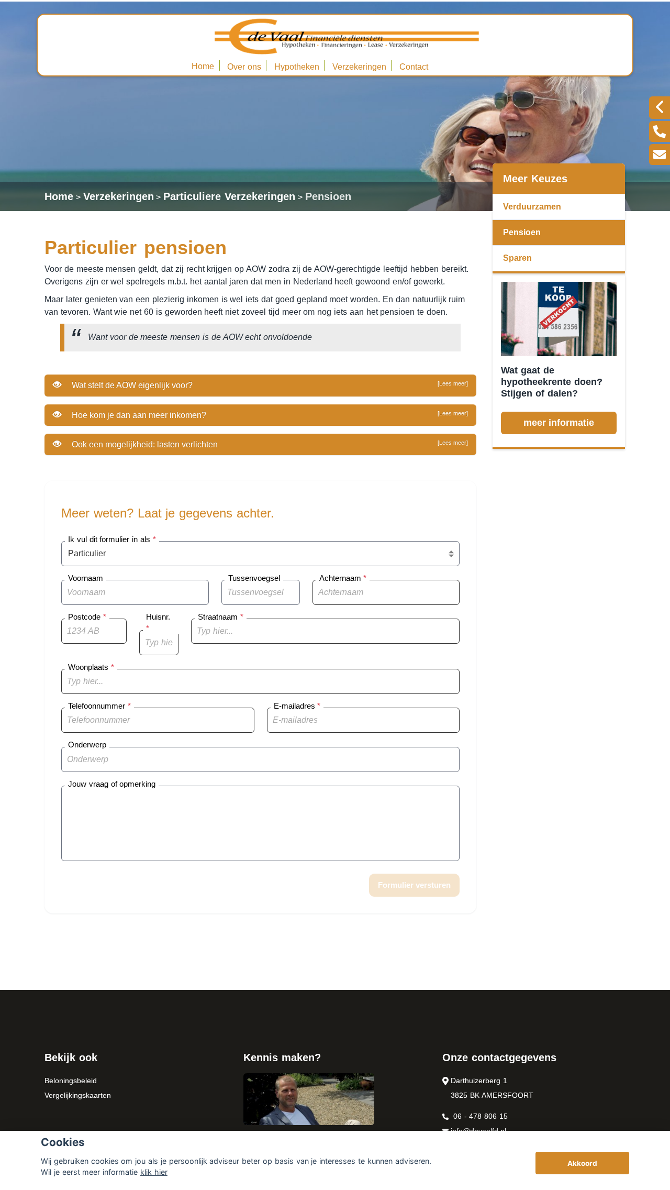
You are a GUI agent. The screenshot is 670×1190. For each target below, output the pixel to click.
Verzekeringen (359, 66)
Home (203, 66)
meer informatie (559, 422)
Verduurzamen (532, 206)
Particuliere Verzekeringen (229, 196)
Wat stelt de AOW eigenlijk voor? (269, 385)
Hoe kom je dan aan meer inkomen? (269, 415)
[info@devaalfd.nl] (659, 154)
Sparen (517, 258)
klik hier (154, 1171)
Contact (413, 66)
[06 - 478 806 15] (659, 131)
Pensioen (328, 196)
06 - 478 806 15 (479, 1116)
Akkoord (582, 1163)
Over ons (244, 66)
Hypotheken (296, 66)
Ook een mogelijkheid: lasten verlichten (269, 444)
